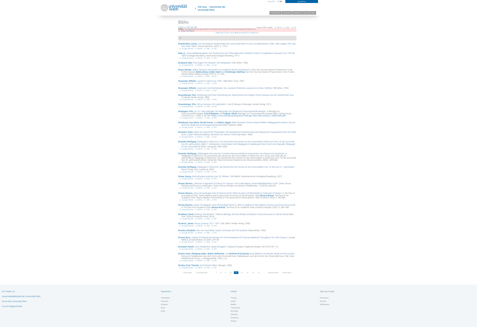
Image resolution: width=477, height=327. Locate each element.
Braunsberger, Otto (187, 95)
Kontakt (323, 301)
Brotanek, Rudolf (186, 246)
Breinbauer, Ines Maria (188, 122)
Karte (305, 13)
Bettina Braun (202, 72)
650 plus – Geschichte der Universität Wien (211, 8)
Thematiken (275, 13)
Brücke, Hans (184, 253)
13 (247, 273)
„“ (221, 69)
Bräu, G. (181, 53)
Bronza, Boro (184, 237)
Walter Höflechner (215, 253)
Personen (287, 13)
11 (236, 273)
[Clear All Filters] (187, 31)
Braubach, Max (185, 62)
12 (242, 273)
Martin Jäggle (224, 122)
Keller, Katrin (215, 72)
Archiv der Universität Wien (14, 301)
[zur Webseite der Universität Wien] (174, 7)
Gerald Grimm (206, 122)
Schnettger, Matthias (235, 72)
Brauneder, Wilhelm (187, 81)
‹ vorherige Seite (201, 273)
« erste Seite (187, 273)
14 (253, 273)
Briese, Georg (184, 176)
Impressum (324, 298)
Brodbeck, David (186, 214)
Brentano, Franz (185, 132)
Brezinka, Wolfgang (187, 141)
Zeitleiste (297, 13)
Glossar (234, 321)
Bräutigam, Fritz (185, 111)
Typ (191, 27)
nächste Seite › (273, 273)
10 (231, 273)
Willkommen (324, 304)
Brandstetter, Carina (187, 43)
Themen (234, 298)
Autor (181, 27)
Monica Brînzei (267, 195)
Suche (270, 1)
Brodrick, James (186, 223)
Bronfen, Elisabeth (186, 230)
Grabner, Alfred (230, 113)
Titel (188, 27)
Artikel (233, 301)
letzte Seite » (287, 273)
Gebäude (234, 314)
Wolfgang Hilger (199, 253)
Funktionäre (235, 308)
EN (278, 1)
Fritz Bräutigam (211, 113)
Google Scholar (188, 49)
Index (313, 13)
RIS (294, 27)
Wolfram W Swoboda (239, 253)
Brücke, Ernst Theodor (188, 265)
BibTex (279, 27)
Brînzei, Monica (185, 183)
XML (287, 27)
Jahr (195, 27)
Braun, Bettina (184, 69)
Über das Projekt (327, 291)
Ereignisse (234, 318)
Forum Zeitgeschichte (12, 306)
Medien (233, 304)
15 (258, 273)
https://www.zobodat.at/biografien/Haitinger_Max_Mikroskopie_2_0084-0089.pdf (248, 115)
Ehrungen (234, 311)
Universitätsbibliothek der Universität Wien (21, 296)
